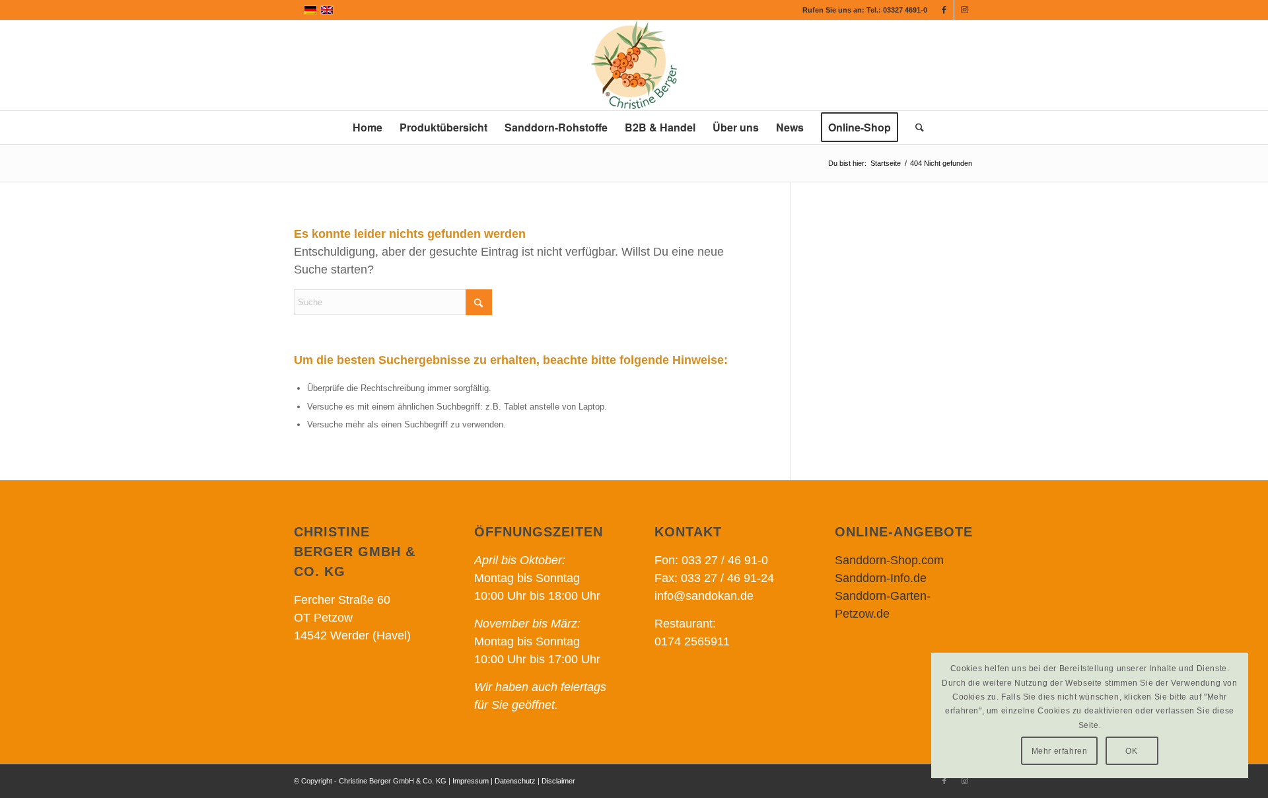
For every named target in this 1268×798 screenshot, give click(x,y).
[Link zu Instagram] (964, 10)
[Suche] (915, 127)
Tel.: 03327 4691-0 (896, 10)
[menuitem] (367, 127)
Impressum (470, 781)
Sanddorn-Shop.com (889, 560)
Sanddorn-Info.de (881, 578)
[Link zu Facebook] (944, 10)
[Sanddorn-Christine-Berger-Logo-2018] (634, 65)
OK (1131, 751)
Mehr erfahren (1060, 751)
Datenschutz (515, 781)
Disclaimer (558, 781)
